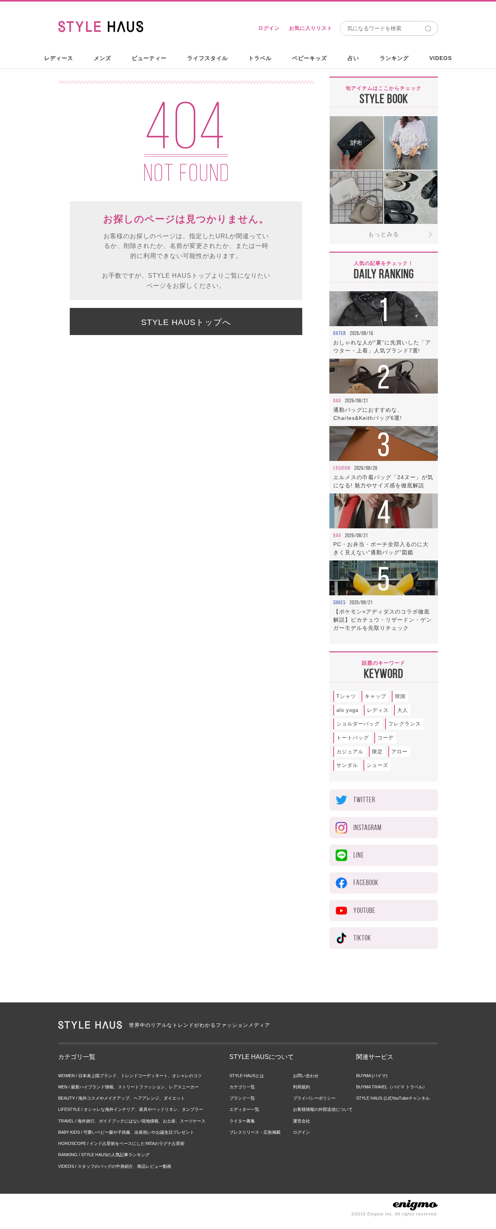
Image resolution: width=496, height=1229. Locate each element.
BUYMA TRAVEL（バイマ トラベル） (391, 1087)
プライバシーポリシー (314, 1098)
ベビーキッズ (309, 58)
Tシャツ (346, 696)
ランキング (394, 58)
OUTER (339, 333)
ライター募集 (242, 1121)
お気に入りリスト (310, 28)
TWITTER (364, 800)
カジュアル (349, 752)
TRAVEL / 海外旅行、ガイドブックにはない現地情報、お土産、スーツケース (131, 1121)
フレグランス (404, 724)
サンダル (347, 765)
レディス (378, 710)
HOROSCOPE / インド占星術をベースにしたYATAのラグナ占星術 (121, 1143)
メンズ (102, 58)
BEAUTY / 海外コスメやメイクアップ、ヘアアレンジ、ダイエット (121, 1098)
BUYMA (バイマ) (372, 1075)
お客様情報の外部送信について (323, 1109)
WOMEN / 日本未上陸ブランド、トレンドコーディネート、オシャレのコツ (130, 1075)
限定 (377, 752)
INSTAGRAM (367, 827)
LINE (358, 855)
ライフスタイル (207, 58)
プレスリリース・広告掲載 (255, 1132)
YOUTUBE (364, 910)
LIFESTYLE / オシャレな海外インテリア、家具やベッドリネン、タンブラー (130, 1109)
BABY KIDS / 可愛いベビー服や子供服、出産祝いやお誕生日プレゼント (126, 1132)
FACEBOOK (366, 882)
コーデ (385, 738)
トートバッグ (352, 738)
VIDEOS (440, 58)
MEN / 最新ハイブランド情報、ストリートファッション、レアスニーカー (128, 1087)
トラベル (260, 58)
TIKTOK (362, 938)
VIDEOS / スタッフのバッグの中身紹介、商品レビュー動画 (114, 1166)
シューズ (377, 765)
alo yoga (347, 710)
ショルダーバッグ (358, 724)
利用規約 (301, 1087)
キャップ (375, 696)
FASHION (341, 468)
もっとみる (383, 234)
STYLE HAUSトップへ (186, 322)
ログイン (269, 28)
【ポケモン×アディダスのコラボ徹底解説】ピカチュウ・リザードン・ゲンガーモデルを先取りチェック (382, 619)
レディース (58, 58)
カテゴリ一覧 (242, 1087)
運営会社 (301, 1121)
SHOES (339, 602)
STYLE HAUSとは (246, 1075)
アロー (399, 752)
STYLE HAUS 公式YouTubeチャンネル (393, 1098)
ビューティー (149, 58)
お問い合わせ (306, 1075)
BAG (337, 400)
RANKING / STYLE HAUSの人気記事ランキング (104, 1154)
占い (353, 58)
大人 (402, 710)
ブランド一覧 (242, 1098)
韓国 (400, 696)
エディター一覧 (244, 1109)
